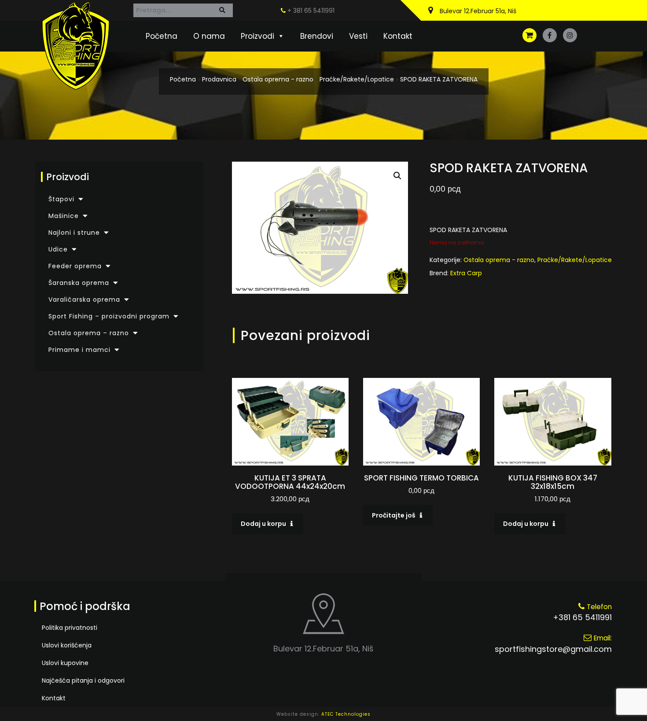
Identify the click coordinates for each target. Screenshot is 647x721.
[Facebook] (550, 35)
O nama (209, 36)
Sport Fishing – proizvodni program (108, 316)
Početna (161, 36)
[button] (397, 176)
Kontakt (397, 36)
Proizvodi (257, 36)
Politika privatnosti (69, 627)
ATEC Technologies (346, 714)
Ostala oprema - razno (278, 79)
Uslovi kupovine (65, 662)
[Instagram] (570, 35)
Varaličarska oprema (84, 299)
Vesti (358, 36)
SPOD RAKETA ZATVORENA (439, 79)
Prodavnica (219, 79)
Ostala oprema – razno (88, 333)
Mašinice (63, 215)
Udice (58, 249)
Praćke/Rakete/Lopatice (357, 79)
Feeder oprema (75, 266)
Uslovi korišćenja (67, 645)
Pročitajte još (393, 515)
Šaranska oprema (78, 282)
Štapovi (61, 199)
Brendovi (316, 36)
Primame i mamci (79, 349)
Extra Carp (466, 273)
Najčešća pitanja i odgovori (83, 680)
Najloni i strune (74, 232)
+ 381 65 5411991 (310, 10)
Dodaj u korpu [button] (263, 523)
